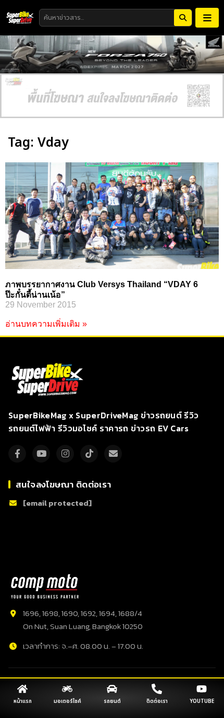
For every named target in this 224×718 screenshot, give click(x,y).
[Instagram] (65, 454)
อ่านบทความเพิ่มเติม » (46, 323)
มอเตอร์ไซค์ (67, 701)
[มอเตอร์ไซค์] (67, 689)
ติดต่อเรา (157, 701)
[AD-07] (112, 96)
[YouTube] (41, 454)
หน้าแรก (23, 701)
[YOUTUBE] (201, 689)
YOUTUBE (202, 701)
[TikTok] (89, 454)
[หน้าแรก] (22, 689)
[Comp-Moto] (44, 586)
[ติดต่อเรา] (157, 689)
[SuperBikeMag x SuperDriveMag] (48, 380)
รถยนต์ (112, 701)
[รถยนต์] (112, 689)
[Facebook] (17, 454)
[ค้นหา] (183, 17)
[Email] (113, 454)
